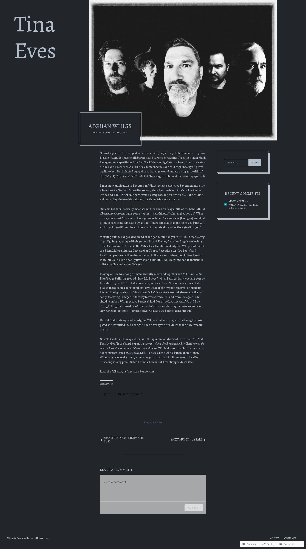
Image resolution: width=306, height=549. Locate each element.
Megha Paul (237, 201)
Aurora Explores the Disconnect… (243, 207)
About (274, 538)
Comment (193, 507)
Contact (290, 538)
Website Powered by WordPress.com (28, 538)
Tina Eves (106, 132)
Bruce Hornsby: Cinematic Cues (123, 440)
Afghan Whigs (153, 422)
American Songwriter (140, 372)
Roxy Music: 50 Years (187, 440)
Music (96, 132)
